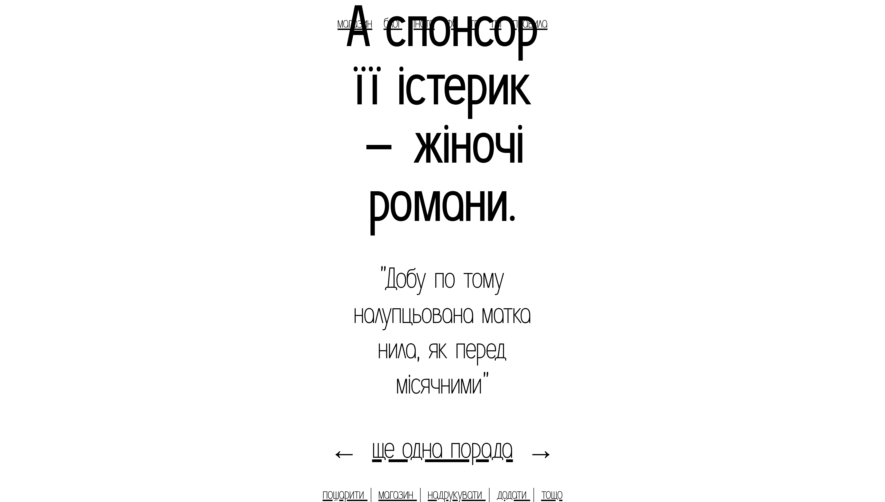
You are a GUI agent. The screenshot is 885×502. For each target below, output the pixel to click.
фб (452, 23)
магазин (354, 23)
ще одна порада (442, 448)
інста (424, 23)
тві (496, 23)
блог (393, 23)
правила (530, 23)
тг (473, 23)
